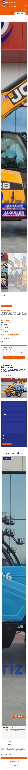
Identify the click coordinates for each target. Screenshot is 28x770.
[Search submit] (24, 6)
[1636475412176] (14, 137)
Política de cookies (7, 768)
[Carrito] (21, 10)
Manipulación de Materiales (10, 729)
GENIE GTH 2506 (8, 728)
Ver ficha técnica (8, 342)
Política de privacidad (15, 768)
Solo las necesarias (14, 761)
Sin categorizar (14, 730)
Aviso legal (22, 768)
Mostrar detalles (14, 765)
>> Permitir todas (14, 758)
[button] (11, 13)
